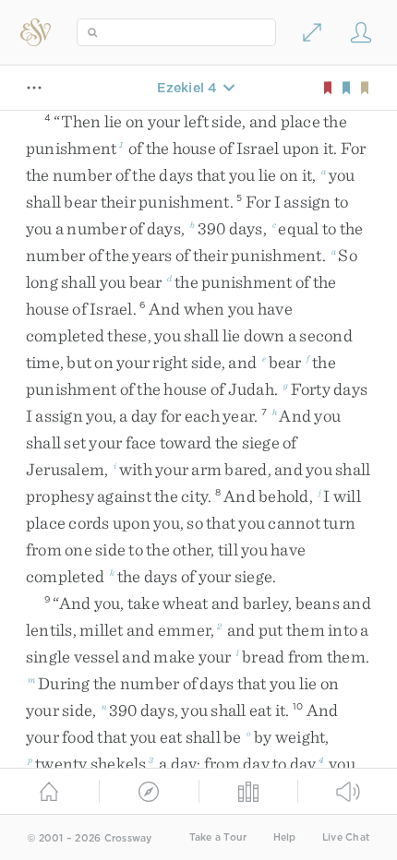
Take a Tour (218, 837)
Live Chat (345, 837)
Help (284, 837)
